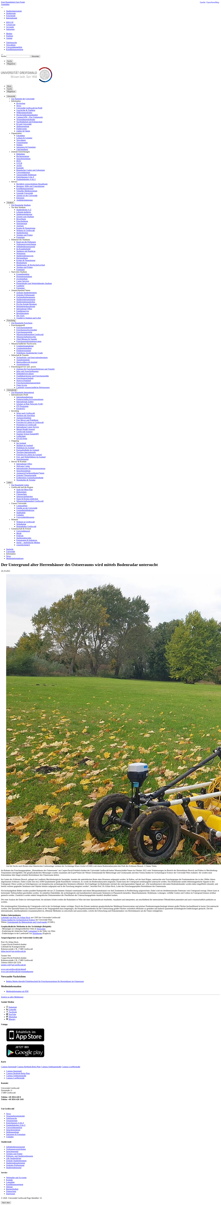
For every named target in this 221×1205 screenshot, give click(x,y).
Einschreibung (22, 221)
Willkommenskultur (24, 112)
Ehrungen (20, 198)
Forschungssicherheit (24, 378)
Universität (11, 96)
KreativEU (20, 408)
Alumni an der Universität (26, 195)
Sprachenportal (22, 459)
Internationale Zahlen (25, 402)
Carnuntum (32, 931)
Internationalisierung (24, 397)
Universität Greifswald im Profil (29, 108)
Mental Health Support (25, 429)
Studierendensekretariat (25, 299)
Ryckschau (20, 103)
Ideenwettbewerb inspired (26, 362)
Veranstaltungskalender (25, 119)
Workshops (20, 253)
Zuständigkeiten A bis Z (26, 179)
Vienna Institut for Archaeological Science (18, 920)
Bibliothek (20, 154)
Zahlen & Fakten (23, 131)
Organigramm (22, 142)
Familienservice (22, 311)
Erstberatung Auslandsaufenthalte (29, 478)
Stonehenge (37, 933)
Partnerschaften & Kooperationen (29, 399)
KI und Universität (23, 124)
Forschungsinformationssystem (28, 341)
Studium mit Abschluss (25, 415)
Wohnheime (21, 524)
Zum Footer (20, 2)
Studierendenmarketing (25, 302)
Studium (10, 203)
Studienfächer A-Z (23, 210)
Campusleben (21, 506)
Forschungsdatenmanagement (28, 383)
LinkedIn (12, 1009)
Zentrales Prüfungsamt (25, 295)
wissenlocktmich (23, 545)
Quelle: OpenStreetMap (209, 2)
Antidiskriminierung (24, 200)
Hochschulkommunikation (27, 115)
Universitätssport (23, 172)
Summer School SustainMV (27, 434)
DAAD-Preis (21, 438)
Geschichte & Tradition (25, 110)
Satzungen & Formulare (26, 147)
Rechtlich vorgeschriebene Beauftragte (32, 184)
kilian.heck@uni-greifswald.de (13, 951)
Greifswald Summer (24, 432)
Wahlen (19, 145)
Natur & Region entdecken (27, 499)
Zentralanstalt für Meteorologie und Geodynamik (27, 922)
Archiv (19, 165)
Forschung (11, 320)
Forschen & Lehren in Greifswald (30, 422)
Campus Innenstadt (14, 1071)
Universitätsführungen (25, 517)
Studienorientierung (24, 214)
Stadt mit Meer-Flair (24, 489)
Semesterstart (21, 223)
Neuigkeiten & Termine (25, 480)
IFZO (18, 161)
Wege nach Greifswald (25, 413)
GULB (19, 163)
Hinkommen (21, 492)
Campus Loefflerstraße (15, 1078)
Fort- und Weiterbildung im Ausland (31, 457)
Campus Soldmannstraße (16, 1076)
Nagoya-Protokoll (23, 380)
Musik (18, 533)
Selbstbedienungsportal (25, 246)
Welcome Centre (23, 466)
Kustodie (20, 168)
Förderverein (21, 129)
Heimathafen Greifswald (26, 526)
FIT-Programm (22, 406)
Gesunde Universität (24, 193)
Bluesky (11, 1019)
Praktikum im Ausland (25, 448)
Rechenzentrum (22, 156)
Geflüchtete (21, 436)
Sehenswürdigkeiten (24, 496)
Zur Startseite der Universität (22, 99)
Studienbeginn (22, 233)
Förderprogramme (23, 350)
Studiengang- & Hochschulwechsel (30, 265)
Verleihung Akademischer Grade (29, 353)
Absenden (35, 56)
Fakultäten (20, 136)
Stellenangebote (22, 126)
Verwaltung (21, 140)
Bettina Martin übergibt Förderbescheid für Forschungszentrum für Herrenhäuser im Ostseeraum (45, 981)
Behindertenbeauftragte (25, 306)
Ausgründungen (22, 364)
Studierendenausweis (24, 256)
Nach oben (6, 1203)
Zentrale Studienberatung (26, 293)
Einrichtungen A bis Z (25, 177)
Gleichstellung (22, 149)
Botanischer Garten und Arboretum (30, 170)
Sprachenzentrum (23, 159)
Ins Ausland (21, 443)
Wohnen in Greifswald (25, 230)
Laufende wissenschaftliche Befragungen (33, 387)
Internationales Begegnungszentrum (30, 468)
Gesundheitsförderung (25, 510)
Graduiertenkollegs (24, 348)
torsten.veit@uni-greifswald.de (13, 965)
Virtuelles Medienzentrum (26, 191)
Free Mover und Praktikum (27, 420)
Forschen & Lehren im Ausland (29, 455)
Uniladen (20, 515)
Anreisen (20, 226)
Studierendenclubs (23, 538)
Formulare (20, 237)
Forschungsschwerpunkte (26, 330)
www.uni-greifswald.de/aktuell (13, 969)
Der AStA (20, 316)
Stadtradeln (20, 513)
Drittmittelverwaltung (25, 374)
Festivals (19, 536)
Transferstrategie (23, 360)
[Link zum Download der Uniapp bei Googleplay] (25, 1057)
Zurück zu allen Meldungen (12, 997)
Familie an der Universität (26, 508)
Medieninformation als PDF (17, 991)
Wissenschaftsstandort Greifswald (29, 334)
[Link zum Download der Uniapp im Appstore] (25, 1041)
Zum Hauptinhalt (8, 2)
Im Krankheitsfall (23, 249)
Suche (3, 56)
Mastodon (12, 1017)
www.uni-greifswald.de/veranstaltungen (17, 971)
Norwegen (41, 929)
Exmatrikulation (22, 274)
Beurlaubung (21, 263)
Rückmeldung (22, 258)
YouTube (12, 1014)
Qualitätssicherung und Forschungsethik (32, 376)
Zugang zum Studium (25, 217)
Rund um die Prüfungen (26, 242)
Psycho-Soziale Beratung (26, 304)
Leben (9, 482)
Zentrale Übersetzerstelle (26, 475)
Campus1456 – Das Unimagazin (29, 117)
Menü (9, 86)
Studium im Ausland (24, 445)
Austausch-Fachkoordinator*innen (30, 473)
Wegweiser (11, 92)
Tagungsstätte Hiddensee (26, 175)
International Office (24, 309)
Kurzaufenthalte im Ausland (27, 450)
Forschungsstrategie (24, 327)
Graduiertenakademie (25, 346)
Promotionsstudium (24, 276)
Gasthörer (20, 286)
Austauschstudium (23, 418)
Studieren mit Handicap (25, 251)
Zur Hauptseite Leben (20, 485)
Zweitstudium (21, 279)
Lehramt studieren (23, 212)
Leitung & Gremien (24, 138)
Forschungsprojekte (24, 332)
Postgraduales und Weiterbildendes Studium (34, 283)
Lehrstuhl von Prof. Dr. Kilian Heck (15, 917)
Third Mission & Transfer (26, 339)
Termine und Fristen (24, 235)
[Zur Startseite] (26, 81)
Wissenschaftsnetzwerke (26, 337)
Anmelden (5, 4)
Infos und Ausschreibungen (27, 371)
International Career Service (27, 427)
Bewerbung (21, 219)
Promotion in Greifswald (26, 425)
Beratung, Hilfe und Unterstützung (30, 186)
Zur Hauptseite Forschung (21, 323)
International (11, 390)
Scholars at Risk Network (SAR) (29, 404)
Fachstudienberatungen (25, 297)
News (18, 106)
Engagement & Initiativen (26, 540)
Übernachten (21, 494)
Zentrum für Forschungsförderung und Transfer (35, 369)
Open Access (21, 385)
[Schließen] (2, 7)
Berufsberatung (22, 313)
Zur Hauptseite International (22, 392)
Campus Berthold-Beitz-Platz (18, 1073)
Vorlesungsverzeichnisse (26, 244)
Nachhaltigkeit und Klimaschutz (29, 122)
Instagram (12, 1007)
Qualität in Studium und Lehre (28, 318)
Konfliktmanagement (24, 188)
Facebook (12, 1012)
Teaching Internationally (26, 452)
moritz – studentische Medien (28, 542)
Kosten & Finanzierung (25, 228)
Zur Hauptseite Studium (21, 205)
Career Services (22, 281)
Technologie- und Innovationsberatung (32, 357)
